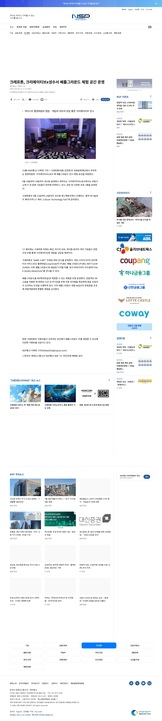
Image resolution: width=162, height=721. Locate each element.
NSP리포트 (34, 26)
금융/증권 (63, 645)
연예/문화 (63, 659)
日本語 (137, 9)
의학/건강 (99, 652)
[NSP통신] (81, 17)
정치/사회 (27, 659)
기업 (27, 645)
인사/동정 (99, 659)
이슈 (55, 26)
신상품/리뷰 (134, 659)
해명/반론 (27, 666)
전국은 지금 (22, 26)
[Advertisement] (81, 56)
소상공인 (46, 26)
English (130, 9)
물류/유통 (27, 652)
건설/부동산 (134, 645)
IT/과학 (99, 645)
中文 (142, 9)
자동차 (63, 652)
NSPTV (63, 26)
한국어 (124, 9)
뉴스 (12, 26)
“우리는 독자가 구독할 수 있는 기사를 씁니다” (81, 3)
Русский (149, 9)
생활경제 (135, 652)
